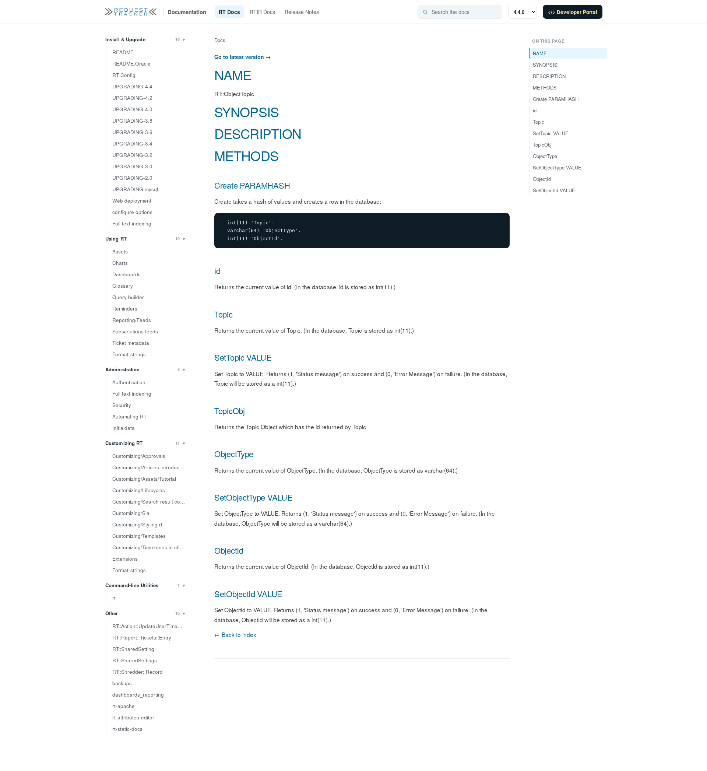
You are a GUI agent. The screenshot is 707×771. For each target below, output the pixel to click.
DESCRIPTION (257, 133)
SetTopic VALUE (243, 357)
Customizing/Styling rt (137, 524)
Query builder (128, 297)
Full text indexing (131, 223)
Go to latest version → (242, 56)
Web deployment (131, 200)
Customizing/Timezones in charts (150, 547)
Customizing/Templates (139, 535)
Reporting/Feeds (131, 319)
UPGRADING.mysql (135, 189)
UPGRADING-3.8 (132, 120)
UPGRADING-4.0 (132, 109)
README (123, 52)
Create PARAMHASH (252, 185)
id (217, 270)
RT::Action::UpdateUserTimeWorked (150, 626)
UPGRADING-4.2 (132, 97)
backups (122, 683)
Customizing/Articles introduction (150, 467)
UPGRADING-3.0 (132, 166)
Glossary (122, 285)
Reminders (124, 308)
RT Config (124, 74)
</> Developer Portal (572, 11)
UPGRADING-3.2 (132, 154)
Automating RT (129, 416)
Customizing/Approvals (138, 455)
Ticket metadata (130, 342)
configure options (132, 211)
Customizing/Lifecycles (138, 490)
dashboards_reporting (138, 694)
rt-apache (123, 705)
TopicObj (229, 410)
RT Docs (229, 11)
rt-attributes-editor (133, 717)
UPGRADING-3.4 (132, 143)
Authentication (128, 382)
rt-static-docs (127, 728)
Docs (219, 39)
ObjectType (233, 453)
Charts (120, 262)
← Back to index (235, 634)
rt (114, 598)
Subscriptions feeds (135, 331)
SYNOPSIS (246, 111)
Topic (223, 314)
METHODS (246, 155)
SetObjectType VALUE (253, 497)
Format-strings (129, 354)
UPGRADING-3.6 (132, 132)
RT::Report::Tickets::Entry (141, 637)
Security (121, 405)
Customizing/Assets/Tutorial (144, 478)
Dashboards (126, 274)
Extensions (125, 558)
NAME (232, 74)
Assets (120, 251)
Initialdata (123, 427)
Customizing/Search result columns (150, 501)
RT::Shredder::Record (137, 671)
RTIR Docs (262, 11)
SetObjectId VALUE (248, 593)
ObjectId (228, 550)
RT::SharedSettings (134, 660)
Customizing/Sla (131, 512)
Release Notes (302, 11)
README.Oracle (131, 63)
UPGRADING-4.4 (132, 86)
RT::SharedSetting (133, 648)
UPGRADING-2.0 (132, 177)
